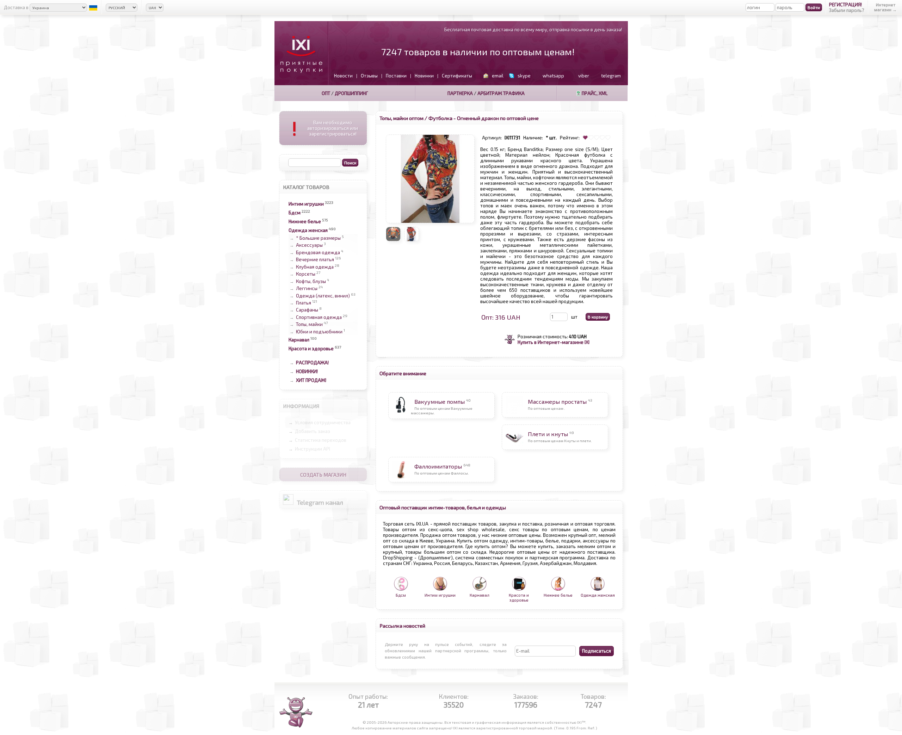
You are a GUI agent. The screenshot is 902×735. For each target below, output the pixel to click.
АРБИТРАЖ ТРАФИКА (501, 93)
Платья (303, 303)
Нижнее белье (305, 221)
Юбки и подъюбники (319, 331)
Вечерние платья (315, 260)
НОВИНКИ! (307, 371)
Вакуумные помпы (439, 401)
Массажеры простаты (557, 401)
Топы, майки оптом (401, 118)
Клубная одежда (315, 267)
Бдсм (295, 212)
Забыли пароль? (846, 10)
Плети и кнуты (548, 434)
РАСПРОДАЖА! (312, 362)
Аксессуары (309, 245)
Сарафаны (307, 310)
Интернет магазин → (885, 7)
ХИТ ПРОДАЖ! (311, 380)
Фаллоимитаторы (438, 466)
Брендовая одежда (318, 252)
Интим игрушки (306, 204)
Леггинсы (306, 288)
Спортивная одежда (319, 317)
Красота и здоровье (311, 348)
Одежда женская (308, 230)
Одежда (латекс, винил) (323, 296)
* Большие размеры (318, 238)
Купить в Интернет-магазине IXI (553, 342)
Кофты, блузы (311, 281)
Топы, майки (309, 324)
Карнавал (299, 340)
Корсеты (305, 274)
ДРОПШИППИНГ (351, 93)
